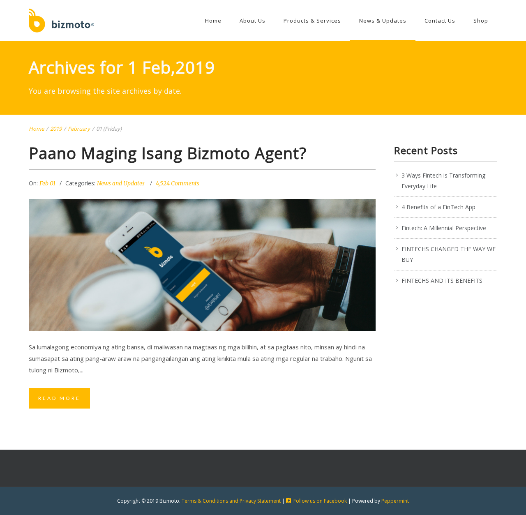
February (79, 128)
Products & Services (312, 20)
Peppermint (395, 500)
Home (213, 20)
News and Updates (121, 183)
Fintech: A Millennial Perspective (443, 228)
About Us (252, 20)
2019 (56, 128)
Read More (59, 398)
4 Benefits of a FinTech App (438, 207)
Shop (480, 20)
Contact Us (439, 20)
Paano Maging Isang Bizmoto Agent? (168, 153)
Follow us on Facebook (320, 500)
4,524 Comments (177, 183)
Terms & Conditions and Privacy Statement (231, 500)
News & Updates (382, 20)
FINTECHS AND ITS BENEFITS (441, 280)
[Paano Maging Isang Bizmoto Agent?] (202, 265)
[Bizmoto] (61, 20)
